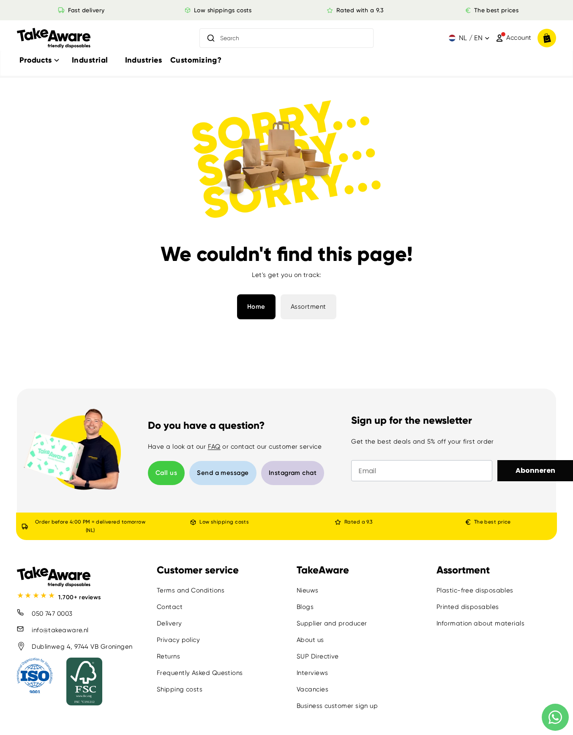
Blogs (305, 607)
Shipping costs (179, 689)
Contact (170, 607)
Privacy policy (178, 640)
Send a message (222, 473)
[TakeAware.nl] (53, 38)
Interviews (312, 673)
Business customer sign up (337, 706)
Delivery (169, 623)
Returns (168, 656)
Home (256, 306)
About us (310, 640)
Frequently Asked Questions (200, 673)
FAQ (214, 446)
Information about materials (480, 623)
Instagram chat (293, 473)
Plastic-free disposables (475, 590)
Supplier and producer (332, 623)
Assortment (308, 306)
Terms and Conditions (190, 590)
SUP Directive (318, 656)
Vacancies (312, 689)
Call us (166, 473)
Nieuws (308, 590)
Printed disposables (468, 607)
